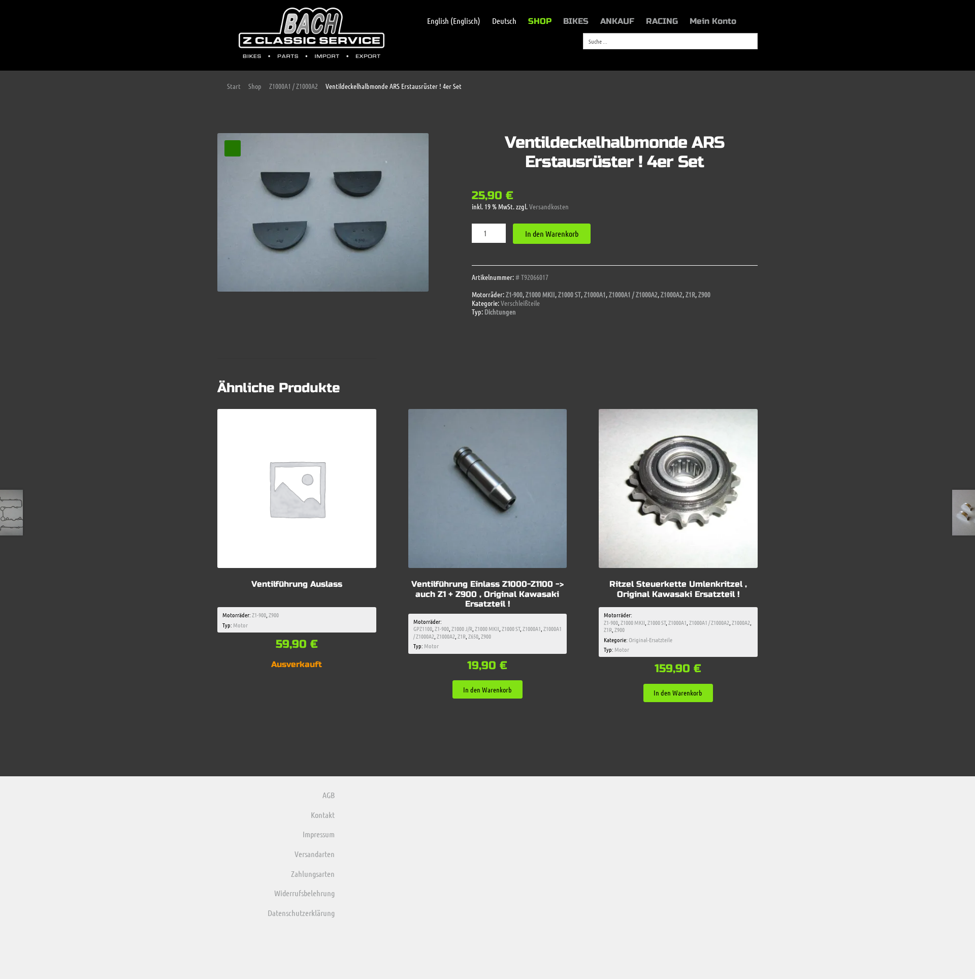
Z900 (704, 294)
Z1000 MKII (540, 294)
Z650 (473, 636)
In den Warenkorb (551, 233)
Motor (240, 625)
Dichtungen (500, 311)
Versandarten (315, 854)
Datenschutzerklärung (301, 913)
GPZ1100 (422, 628)
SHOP (539, 21)
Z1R (690, 294)
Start (234, 85)
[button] (232, 148)
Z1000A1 (595, 294)
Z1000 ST (569, 294)
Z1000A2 (671, 294)
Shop (255, 85)
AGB (328, 795)
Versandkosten (549, 206)
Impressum (319, 834)
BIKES (576, 21)
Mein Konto (713, 21)
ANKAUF (617, 21)
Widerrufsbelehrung (304, 893)
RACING (662, 21)
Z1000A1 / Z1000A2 (293, 85)
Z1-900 (514, 294)
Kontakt (323, 814)
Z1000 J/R (461, 628)
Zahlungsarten (313, 873)
